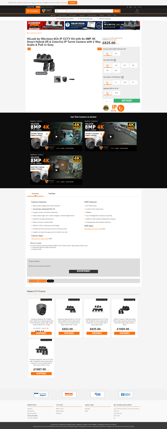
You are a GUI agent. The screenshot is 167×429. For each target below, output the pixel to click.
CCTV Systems (72, 15)
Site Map (87, 409)
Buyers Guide (59, 411)
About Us (29, 409)
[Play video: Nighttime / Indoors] (56, 170)
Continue (72, 2)
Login (130, 7)
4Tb (133, 65)
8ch (107, 93)
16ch (116, 93)
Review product (83, 271)
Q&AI (86, 411)
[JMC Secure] (47, 11)
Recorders (82, 15)
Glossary (58, 413)
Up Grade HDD (108, 60)
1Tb (116, 65)
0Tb (107, 65)
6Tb (107, 70)
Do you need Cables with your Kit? (114, 49)
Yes (116, 53)
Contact (139, 7)
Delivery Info (30, 411)
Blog (115, 15)
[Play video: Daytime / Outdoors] (111, 136)
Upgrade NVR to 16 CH (110, 88)
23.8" (125, 82)
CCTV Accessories (92, 15)
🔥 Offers (53, 15)
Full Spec (52, 193)
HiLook (109, 15)
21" (116, 82)
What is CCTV (59, 409)
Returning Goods (31, 413)
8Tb (116, 70)
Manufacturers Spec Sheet (40, 239)
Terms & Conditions (32, 418)
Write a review (113, 39)
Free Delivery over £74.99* (66, 19)
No (107, 53)
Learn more (64, 2)
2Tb (124, 65)
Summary (35, 193)
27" (133, 82)
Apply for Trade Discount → (45, 7)
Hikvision (101, 15)
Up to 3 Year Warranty (86, 19)
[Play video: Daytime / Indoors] (56, 136)
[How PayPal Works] (41, 394)
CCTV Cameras (62, 15)
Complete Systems (36, 33)
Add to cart (127, 101)
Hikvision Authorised (105, 19)
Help (135, 7)
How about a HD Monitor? (112, 77)
